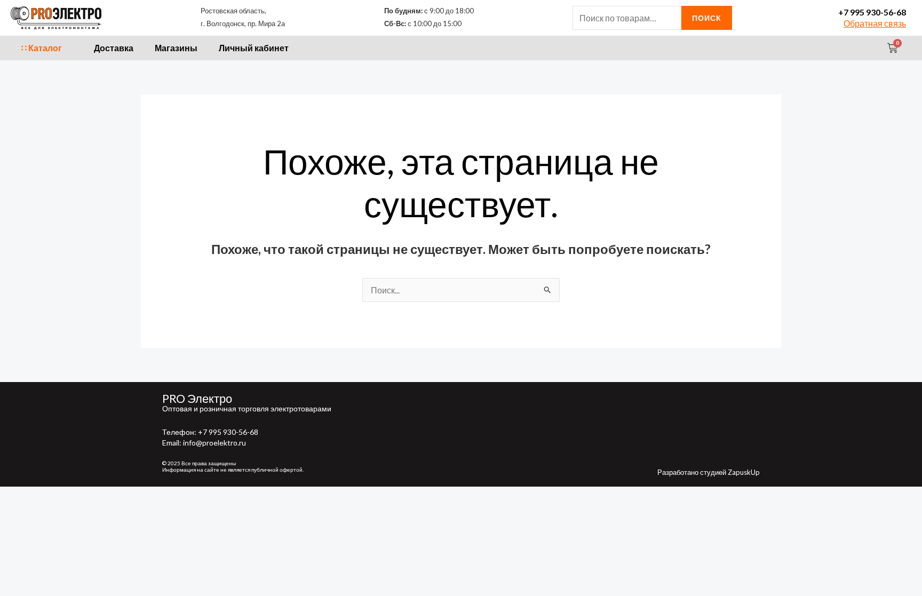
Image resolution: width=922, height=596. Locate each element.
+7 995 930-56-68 (872, 12)
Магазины (176, 48)
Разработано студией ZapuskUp (708, 472)
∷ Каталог (41, 48)
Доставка (113, 48)
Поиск (706, 17)
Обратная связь (875, 23)
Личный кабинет (254, 48)
